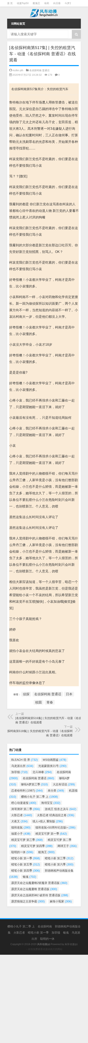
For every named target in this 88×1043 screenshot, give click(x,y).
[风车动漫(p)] (44, 12)
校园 (38, 702)
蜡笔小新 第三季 (59, 858)
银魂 (29, 876)
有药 (46, 3)
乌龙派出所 (22, 766)
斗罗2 (68, 3)
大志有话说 (64, 784)
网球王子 (67, 846)
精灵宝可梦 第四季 (37, 846)
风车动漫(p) (71, 944)
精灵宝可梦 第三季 (27, 839)
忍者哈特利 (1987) (27, 790)
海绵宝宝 (50, 802)
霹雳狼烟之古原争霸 (28, 901)
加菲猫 (19, 772)
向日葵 (57, 3)
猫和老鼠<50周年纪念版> (55, 827)
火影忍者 (21, 815)
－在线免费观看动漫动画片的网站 (44, 949)
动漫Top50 (23, 3)
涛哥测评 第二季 (25, 809)
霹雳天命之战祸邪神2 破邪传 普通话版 (39, 895)
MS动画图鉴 (54, 759)
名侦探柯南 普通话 (39, 70)
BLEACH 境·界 (24, 759)
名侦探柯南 (45, 926)
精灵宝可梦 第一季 (51, 833)
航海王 (36, 3)
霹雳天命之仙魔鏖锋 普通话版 (34, 889)
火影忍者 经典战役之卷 (55, 815)
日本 (69, 694)
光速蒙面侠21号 (52, 766)
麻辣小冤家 (61, 901)
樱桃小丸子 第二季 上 (39, 796)
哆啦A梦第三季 (34, 784)
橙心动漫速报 (23, 802)
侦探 (26, 694)
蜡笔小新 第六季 (59, 864)
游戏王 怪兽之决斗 (60, 809)
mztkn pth (18, 70)
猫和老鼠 (20, 827)
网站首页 (19, 23)
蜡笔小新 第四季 (25, 870)
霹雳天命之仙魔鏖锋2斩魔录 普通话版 (39, 883)
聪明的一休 (22, 852)
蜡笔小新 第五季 (25, 864)
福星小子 (20, 833)
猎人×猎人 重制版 (48, 821)
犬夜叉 (19, 821)
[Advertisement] (44, 999)
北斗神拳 (42, 772)
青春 (49, 702)
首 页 (10, 3)
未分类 (56, 790)
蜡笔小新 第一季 (25, 858)
